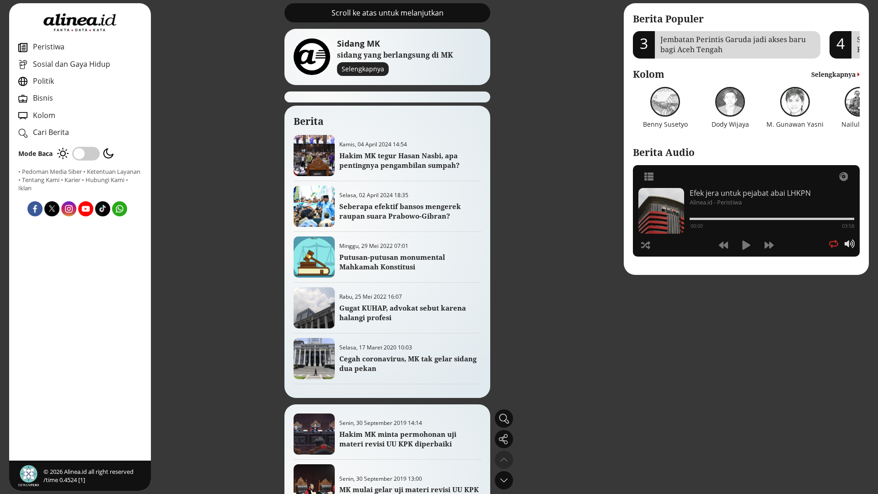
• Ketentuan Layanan (111, 171)
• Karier (70, 180)
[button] (504, 480)
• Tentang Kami (38, 180)
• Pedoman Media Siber (50, 171)
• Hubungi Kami (103, 180)
